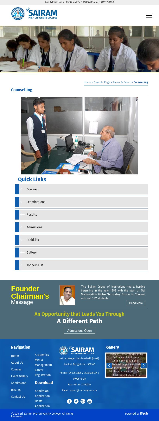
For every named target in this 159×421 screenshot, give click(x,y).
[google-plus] (82, 401)
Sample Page (102, 82)
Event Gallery (19, 376)
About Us (17, 362)
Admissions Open (79, 330)
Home (87, 82)
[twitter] (76, 401)
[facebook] (69, 401)
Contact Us (18, 396)
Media (39, 360)
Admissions (18, 383)
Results (16, 390)
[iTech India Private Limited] (144, 413)
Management (43, 365)
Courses (16, 369)
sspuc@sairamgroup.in (83, 390)
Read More (136, 303)
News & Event (121, 82)
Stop (129, 382)
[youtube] (89, 401)
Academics (42, 355)
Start (126, 382)
